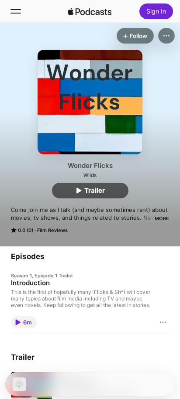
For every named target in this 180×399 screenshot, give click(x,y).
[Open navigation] (15, 11)
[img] (89, 11)
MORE (162, 218)
